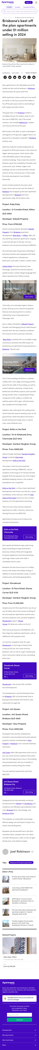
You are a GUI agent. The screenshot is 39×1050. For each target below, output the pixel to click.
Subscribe (19, 1020)
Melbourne (23, 122)
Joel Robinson (20, 851)
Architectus (29, 803)
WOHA (18, 803)
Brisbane (31, 88)
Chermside (19, 457)
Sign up (28, 2)
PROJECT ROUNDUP (31, 73)
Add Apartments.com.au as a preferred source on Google (20, 998)
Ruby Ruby (17, 235)
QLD (11, 17)
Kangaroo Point (8, 813)
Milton (25, 235)
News (5, 17)
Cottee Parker (7, 266)
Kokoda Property (27, 324)
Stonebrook (6, 621)
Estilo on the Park (19, 460)
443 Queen (6, 752)
